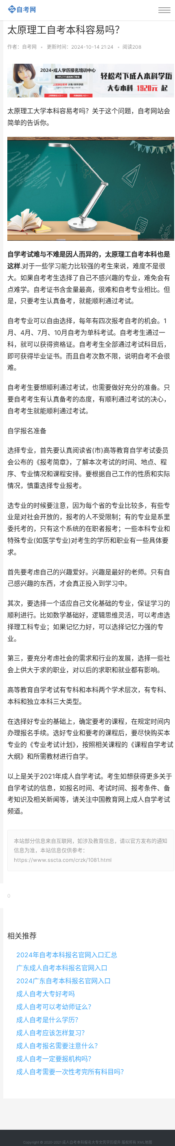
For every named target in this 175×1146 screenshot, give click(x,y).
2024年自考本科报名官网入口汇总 (66, 955)
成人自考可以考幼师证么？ (55, 1007)
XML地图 (144, 1142)
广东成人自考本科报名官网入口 (61, 968)
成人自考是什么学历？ (48, 1020)
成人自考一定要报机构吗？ (55, 1059)
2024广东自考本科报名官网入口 (63, 981)
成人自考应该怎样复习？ (52, 1033)
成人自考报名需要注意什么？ (58, 1046)
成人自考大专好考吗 (45, 994)
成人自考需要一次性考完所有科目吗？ (71, 1072)
